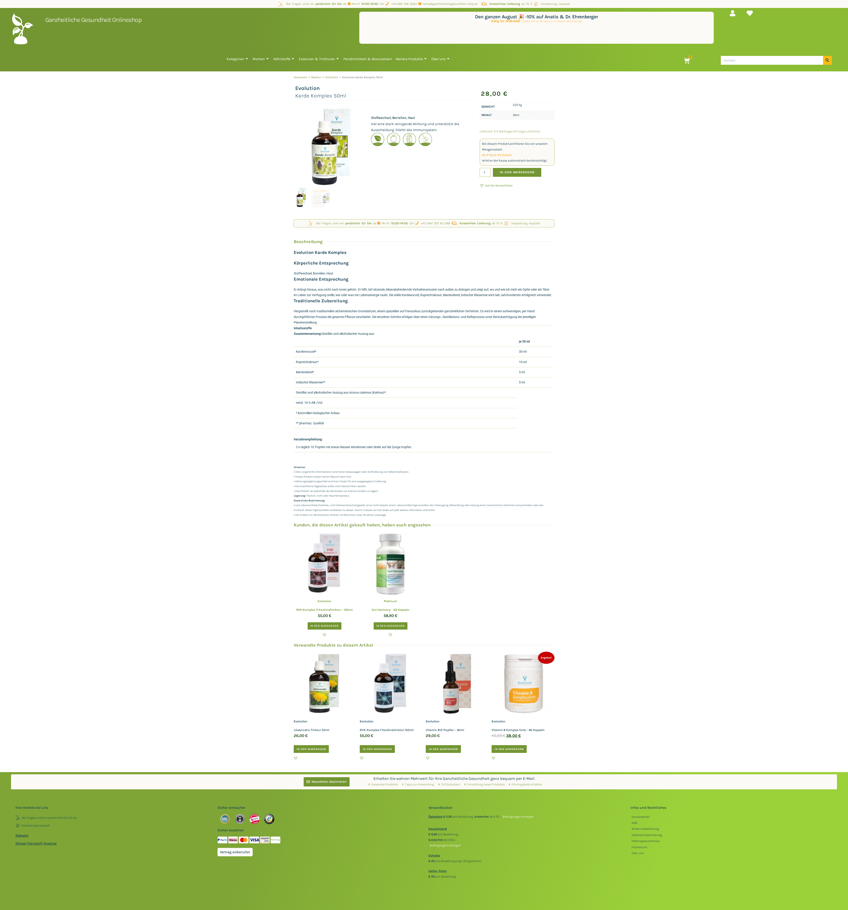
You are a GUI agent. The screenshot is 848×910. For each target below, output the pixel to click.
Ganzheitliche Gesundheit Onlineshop (93, 19)
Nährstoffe (281, 59)
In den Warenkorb (517, 172)
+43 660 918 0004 (403, 4)
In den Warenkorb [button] (324, 625)
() (518, 817)
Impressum (639, 847)
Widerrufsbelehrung (645, 829)
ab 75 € (510, 4)
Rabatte (21, 835)
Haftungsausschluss (646, 841)
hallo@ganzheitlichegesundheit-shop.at (450, 4)
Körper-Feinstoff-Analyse (36, 843)
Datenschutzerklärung (647, 835)
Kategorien (235, 59)
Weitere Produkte (409, 59)
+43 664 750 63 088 (434, 223)
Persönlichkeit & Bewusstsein (367, 59)
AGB (634, 823)
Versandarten (641, 817)
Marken (259, 59)
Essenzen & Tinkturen (317, 59)
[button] (496, 185)
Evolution (331, 77)
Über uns (438, 59)
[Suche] (827, 60)
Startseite (300, 77)
